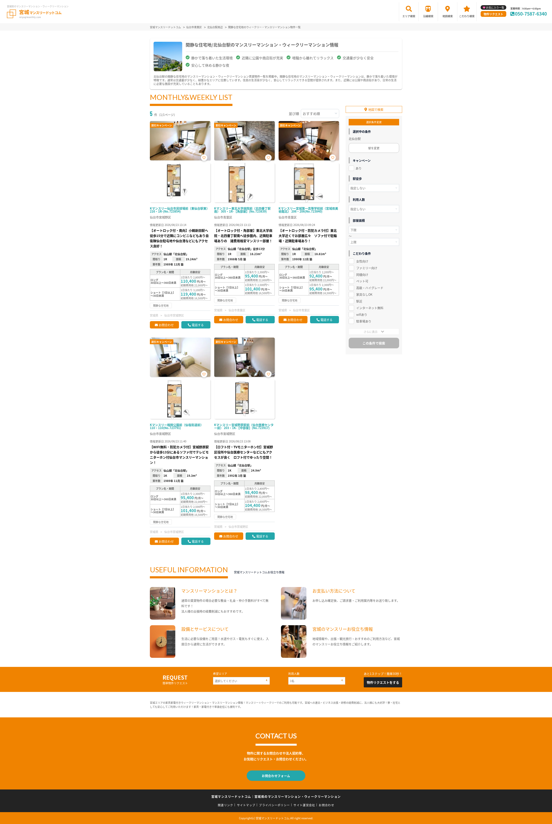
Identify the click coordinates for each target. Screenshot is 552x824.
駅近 (359, 301)
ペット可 (362, 281)
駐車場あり (363, 321)
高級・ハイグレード (369, 288)
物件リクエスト (493, 14)
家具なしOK (364, 294)
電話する (198, 325)
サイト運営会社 (304, 804)
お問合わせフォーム (276, 775)
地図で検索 (375, 109)
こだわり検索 (467, 16)
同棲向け (362, 274)
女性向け (362, 261)
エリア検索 (408, 16)
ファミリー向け (366, 268)
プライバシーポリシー (274, 804)
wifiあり (361, 314)
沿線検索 (428, 16)
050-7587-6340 (531, 13)
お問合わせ (166, 325)
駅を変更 (374, 148)
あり (359, 168)
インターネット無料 (369, 308)
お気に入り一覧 (495, 7)
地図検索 (447, 16)
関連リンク (225, 804)
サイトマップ (246, 804)
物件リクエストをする (383, 682)
